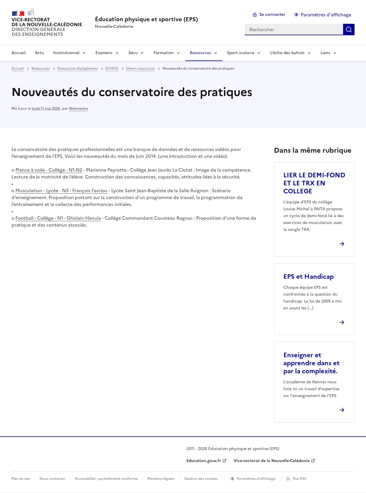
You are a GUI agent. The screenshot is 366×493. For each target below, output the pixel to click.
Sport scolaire (240, 53)
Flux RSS (299, 478)
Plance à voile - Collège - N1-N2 (48, 169)
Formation (164, 53)
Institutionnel (66, 53)
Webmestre (78, 108)
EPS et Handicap (308, 276)
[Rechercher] (349, 29)
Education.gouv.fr (203, 461)
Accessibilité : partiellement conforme (106, 478)
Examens (104, 53)
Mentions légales (160, 478)
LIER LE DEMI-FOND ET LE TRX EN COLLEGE (314, 183)
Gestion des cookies (201, 478)
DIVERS (112, 68)
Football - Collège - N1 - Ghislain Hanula (58, 218)
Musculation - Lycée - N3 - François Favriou (61, 190)
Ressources (200, 53)
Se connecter (272, 14)
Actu (39, 53)
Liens (325, 53)
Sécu (133, 53)
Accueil (18, 53)
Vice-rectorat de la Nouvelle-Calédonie (272, 461)
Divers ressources (140, 68)
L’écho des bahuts (287, 53)
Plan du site (20, 478)
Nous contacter (52, 478)
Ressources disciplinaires (77, 68)
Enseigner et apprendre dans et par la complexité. (311, 363)
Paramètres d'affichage (326, 14)
